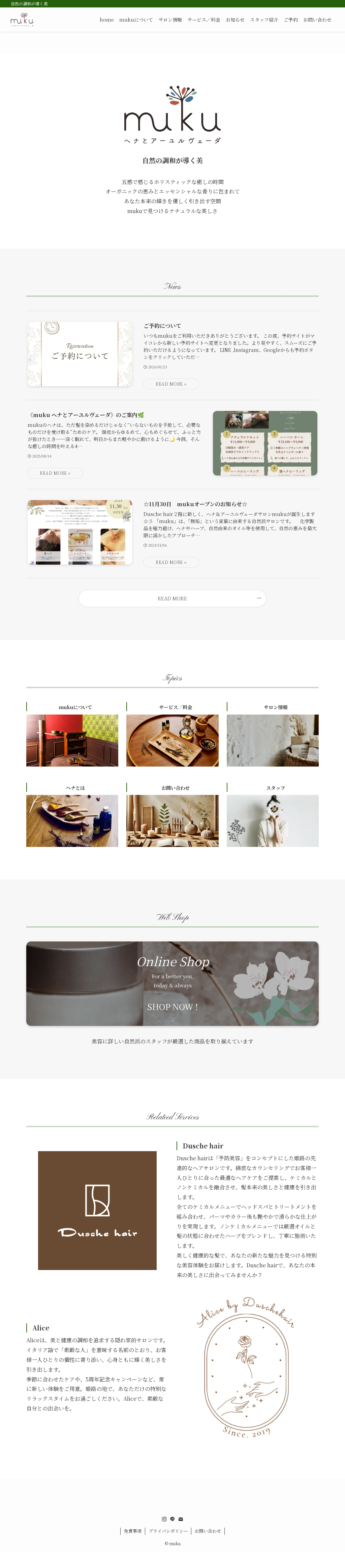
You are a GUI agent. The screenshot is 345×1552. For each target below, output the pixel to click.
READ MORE (172, 598)
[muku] (22, 19)
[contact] (181, 1519)
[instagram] (164, 1519)
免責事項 (133, 1531)
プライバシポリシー (168, 1531)
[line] (172, 1519)
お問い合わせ (208, 1531)
